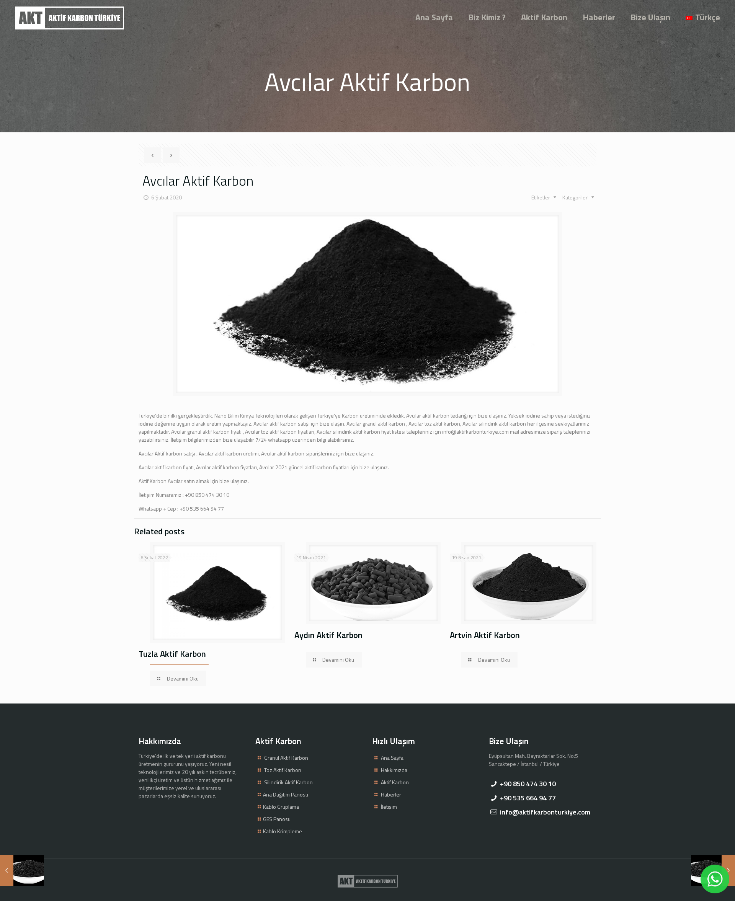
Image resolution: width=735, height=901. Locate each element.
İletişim (389, 807)
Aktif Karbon (395, 782)
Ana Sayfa (392, 758)
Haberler (391, 794)
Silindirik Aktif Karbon (288, 782)
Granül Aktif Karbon (286, 758)
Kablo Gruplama (281, 807)
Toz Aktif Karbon (282, 770)
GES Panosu (277, 819)
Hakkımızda (394, 770)
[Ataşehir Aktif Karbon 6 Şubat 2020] (22, 870)
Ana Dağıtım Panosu (285, 794)
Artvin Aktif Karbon (485, 634)
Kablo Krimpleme (282, 831)
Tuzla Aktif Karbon (172, 653)
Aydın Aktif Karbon (328, 634)
